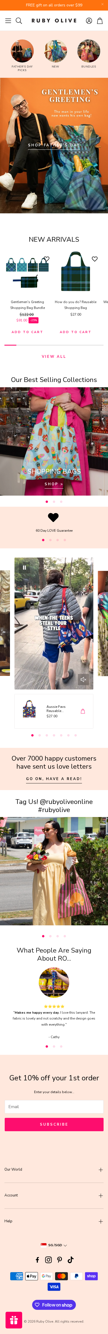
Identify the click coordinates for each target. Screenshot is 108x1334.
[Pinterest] (59, 1259)
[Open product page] (27, 271)
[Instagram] (48, 1259)
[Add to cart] (83, 711)
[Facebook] (37, 1259)
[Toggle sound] (83, 679)
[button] (8, 20)
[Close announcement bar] (102, 4)
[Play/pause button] (24, 567)
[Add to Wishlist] (47, 259)
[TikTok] (70, 1259)
